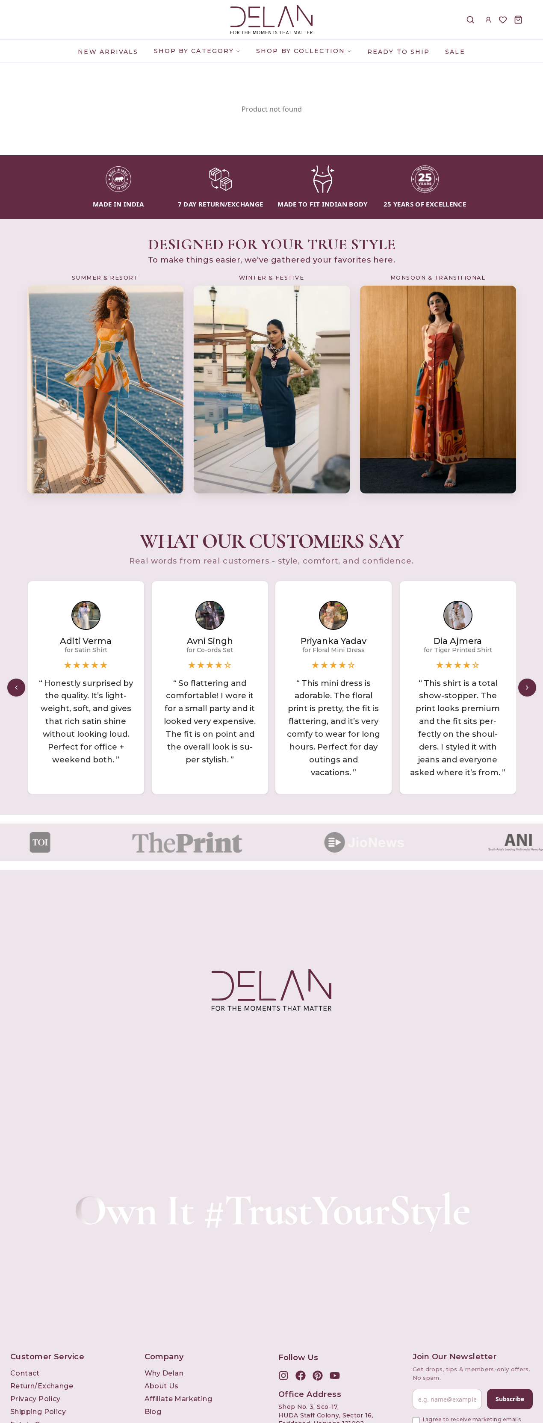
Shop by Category (194, 51)
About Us (162, 1386)
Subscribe (510, 1399)
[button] (457, 687)
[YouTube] (335, 1375)
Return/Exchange (41, 1386)
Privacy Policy (35, 1399)
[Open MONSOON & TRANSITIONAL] (438, 390)
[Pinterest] (318, 1375)
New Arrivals (108, 52)
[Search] (470, 19)
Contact (25, 1373)
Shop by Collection (300, 51)
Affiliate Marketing (178, 1399)
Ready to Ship (398, 52)
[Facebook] (300, 1375)
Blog (153, 1412)
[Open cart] (518, 19)
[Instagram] (283, 1375)
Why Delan (164, 1373)
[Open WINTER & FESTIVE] (272, 390)
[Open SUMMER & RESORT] (105, 390)
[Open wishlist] (503, 19)
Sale (455, 52)
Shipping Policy (38, 1412)
